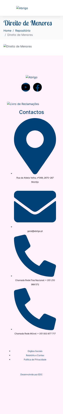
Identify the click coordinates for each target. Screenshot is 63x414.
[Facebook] (37, 87)
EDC (40, 374)
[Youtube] (25, 87)
